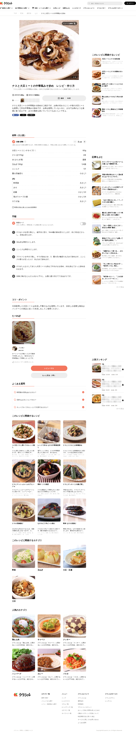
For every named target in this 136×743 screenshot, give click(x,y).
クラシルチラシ (110, 698)
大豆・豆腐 (67, 570)
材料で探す (44, 698)
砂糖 (15, 192)
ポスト (24, 115)
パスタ (66, 674)
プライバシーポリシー (85, 707)
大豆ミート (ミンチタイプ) (23, 150)
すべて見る (120, 287)
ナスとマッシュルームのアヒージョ (23, 485)
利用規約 (80, 704)
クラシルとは (82, 698)
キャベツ (41, 639)
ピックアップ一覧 (67, 707)
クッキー (66, 639)
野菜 (14, 570)
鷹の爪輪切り (17, 173)
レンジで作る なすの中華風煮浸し (49, 446)
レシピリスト (66, 701)
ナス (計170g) (17, 155)
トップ (64, 698)
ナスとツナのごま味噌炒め (72, 445)
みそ (15, 187)
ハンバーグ (16, 674)
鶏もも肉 (15, 639)
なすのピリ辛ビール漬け (46, 523)
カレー (40, 674)
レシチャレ (108, 701)
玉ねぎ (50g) (17, 164)
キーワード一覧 (66, 713)
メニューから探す (46, 701)
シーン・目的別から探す (49, 704)
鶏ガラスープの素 (20, 197)
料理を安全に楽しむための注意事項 (25, 207)
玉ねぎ (40, 570)
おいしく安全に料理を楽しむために (89, 710)
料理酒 (16, 183)
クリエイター (101, 8)
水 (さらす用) (17, 160)
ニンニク (15, 169)
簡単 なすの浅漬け (69, 523)
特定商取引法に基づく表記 (86, 716)
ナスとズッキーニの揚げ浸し (73, 484)
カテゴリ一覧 (66, 710)
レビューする (49, 368)
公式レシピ (56, 8)
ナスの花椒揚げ (17, 523)
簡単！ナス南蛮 (43, 484)
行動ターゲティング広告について (88, 713)
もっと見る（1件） (49, 375)
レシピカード (76, 8)
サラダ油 (15, 201)
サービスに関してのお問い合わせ (88, 719)
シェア (16, 115)
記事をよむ (66, 8)
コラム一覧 (65, 704)
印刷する (32, 115)
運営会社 (80, 701)
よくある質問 (82, 722)
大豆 (14, 601)
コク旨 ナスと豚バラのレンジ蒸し (23, 446)
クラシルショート (89, 8)
